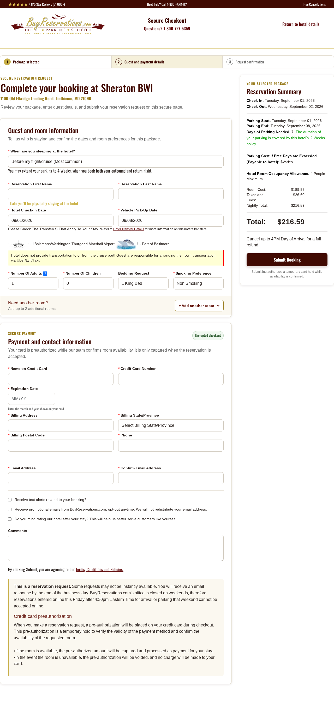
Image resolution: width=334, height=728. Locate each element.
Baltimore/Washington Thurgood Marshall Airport (74, 244)
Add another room (197, 306)
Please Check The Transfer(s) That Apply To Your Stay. (107, 229)
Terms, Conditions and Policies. (99, 569)
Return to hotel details (300, 24)
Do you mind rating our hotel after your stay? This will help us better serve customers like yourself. (95, 519)
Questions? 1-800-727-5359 (167, 28)
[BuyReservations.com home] (59, 24)
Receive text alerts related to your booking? (50, 500)
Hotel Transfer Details (128, 229)
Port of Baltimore (156, 244)
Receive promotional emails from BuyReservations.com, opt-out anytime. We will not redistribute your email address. (111, 509)
